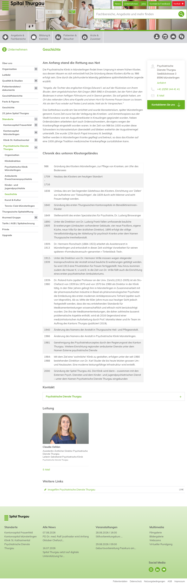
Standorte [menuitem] (7, 119)
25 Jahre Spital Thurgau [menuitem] (15, 113)
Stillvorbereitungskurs (108, 536)
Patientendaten (120, 581)
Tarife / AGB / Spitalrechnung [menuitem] (18, 223)
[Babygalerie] (182, 36)
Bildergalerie (156, 536)
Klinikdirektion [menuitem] (13, 160)
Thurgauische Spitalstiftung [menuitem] (17, 211)
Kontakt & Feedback (160, 3)
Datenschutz (136, 581)
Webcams (155, 540)
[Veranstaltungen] (165, 36)
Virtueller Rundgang (160, 544)
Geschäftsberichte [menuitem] (12, 95)
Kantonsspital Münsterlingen (20, 536)
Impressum (179, 581)
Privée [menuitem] (5, 229)
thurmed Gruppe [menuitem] (11, 217)
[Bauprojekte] (173, 36)
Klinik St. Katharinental (17, 540)
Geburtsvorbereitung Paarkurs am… (116, 548)
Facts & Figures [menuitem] (10, 101)
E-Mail (160, 95)
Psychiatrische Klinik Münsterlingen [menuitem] (16, 168)
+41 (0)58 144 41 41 (168, 89)
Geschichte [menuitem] (8, 107)
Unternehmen (131, 3)
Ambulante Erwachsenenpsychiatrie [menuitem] (18, 177)
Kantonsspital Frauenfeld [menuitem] (17, 124)
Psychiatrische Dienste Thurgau (17, 546)
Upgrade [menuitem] (7, 235)
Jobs (143, 3)
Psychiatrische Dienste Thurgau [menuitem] (16, 147)
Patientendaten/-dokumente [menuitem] (11, 88)
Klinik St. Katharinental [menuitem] (16, 140)
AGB (170, 581)
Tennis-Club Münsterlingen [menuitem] (20, 205)
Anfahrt (161, 82)
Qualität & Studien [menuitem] (12, 80)
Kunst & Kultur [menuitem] (13, 199)
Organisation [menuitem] (9, 69)
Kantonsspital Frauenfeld (18, 532)
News (118, 3)
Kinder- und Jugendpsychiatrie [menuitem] (15, 186)
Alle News (49, 527)
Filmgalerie (155, 532)
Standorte (11, 527)
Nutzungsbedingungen (154, 581)
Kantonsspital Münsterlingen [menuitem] (11, 132)
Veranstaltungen (106, 527)
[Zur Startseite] (28, 5)
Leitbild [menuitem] (6, 74)
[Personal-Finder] (157, 36)
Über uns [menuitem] (7, 63)
